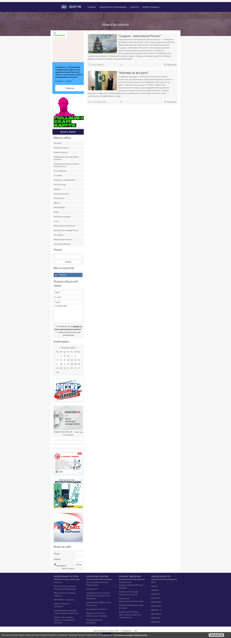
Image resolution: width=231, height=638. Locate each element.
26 (75, 368)
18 (72, 364)
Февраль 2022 (68, 348)
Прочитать (171, 65)
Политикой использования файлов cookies (130, 635)
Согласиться (216, 635)
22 (61, 368)
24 (68, 368)
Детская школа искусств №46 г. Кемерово (112, 631)
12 (75, 360)
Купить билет (68, 131)
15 (61, 364)
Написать (70, 88)
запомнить (61, 566)
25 (72, 368)
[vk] (68, 275)
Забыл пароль (68, 568)
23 (65, 368)
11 (72, 360)
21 (57, 368)
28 (57, 372)
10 (68, 360)
